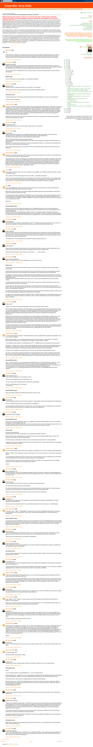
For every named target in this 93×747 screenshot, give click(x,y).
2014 (67, 63)
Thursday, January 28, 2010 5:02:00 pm (13, 657)
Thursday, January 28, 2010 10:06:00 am (14, 548)
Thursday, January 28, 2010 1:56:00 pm (13, 584)
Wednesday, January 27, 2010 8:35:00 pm (14, 526)
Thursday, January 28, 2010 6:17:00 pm (13, 695)
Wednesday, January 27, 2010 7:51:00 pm (14, 506)
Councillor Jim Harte (87, 28)
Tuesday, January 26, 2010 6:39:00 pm (13, 101)
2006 (67, 112)
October (69, 73)
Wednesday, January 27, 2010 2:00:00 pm (14, 330)
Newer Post (3, 741)
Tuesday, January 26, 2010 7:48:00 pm (13, 128)
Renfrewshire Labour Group (86, 24)
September (69, 74)
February (69, 83)
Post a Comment (6, 739)
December (69, 70)
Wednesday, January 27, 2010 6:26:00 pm (14, 445)
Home (31, 741)
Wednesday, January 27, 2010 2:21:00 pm (14, 357)
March (68, 82)
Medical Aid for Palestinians (86, 17)
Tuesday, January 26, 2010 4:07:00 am (13, 59)
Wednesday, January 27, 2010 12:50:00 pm (14, 226)
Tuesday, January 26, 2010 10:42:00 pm (13, 216)
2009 (67, 108)
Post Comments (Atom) (13, 744)
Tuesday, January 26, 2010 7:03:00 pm (13, 120)
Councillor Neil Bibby (87, 26)
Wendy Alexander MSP (87, 23)
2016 (67, 61)
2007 (67, 111)
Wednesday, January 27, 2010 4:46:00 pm (14, 387)
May (68, 79)
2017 (67, 59)
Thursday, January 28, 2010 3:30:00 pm (13, 620)
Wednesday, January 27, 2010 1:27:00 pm (14, 299)
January (69, 85)
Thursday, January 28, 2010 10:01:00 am (14, 538)
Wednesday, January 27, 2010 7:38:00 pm (14, 477)
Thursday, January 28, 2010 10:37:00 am (14, 556)
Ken (7, 185)
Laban (7, 169)
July (68, 77)
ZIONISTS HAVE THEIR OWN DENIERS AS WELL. (78, 90)
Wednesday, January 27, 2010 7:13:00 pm (14, 466)
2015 (67, 62)
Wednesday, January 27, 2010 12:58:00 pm (14, 241)
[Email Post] (24, 42)
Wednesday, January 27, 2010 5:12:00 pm (14, 409)
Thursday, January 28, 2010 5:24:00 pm (13, 665)
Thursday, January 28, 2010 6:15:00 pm (13, 687)
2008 (67, 109)
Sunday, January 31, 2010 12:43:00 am (13, 726)
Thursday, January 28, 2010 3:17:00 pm (13, 606)
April (68, 81)
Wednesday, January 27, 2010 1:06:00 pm (14, 262)
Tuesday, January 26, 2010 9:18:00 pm (13, 167)
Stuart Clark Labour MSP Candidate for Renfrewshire (80, 25)
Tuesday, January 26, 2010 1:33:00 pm (13, 74)
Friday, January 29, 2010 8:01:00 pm (13, 717)
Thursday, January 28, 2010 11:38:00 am (14, 570)
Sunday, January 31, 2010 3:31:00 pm (13, 736)
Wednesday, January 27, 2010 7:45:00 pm (14, 494)
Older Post (59, 741)
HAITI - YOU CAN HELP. (72, 101)
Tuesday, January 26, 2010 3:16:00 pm (13, 81)
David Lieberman (10, 104)
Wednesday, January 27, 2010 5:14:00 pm (14, 416)
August (68, 75)
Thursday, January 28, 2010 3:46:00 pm (13, 637)
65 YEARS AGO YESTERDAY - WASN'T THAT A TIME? (79, 88)
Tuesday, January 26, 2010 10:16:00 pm (13, 203)
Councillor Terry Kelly (18, 5)
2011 (67, 67)
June (68, 78)
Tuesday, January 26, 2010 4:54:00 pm (13, 92)
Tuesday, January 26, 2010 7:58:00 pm (13, 150)
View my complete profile (86, 54)
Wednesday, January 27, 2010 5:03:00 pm (14, 395)
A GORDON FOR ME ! (72, 104)
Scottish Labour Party (87, 29)
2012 (67, 66)
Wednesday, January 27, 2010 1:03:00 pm (14, 254)
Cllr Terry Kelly (9, 62)
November (69, 71)
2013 (67, 65)
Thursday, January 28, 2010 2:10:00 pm (13, 594)
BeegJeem (8, 50)
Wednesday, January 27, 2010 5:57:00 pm (14, 427)
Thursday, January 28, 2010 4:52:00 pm (13, 647)
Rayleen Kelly (89, 27)
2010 (67, 69)
